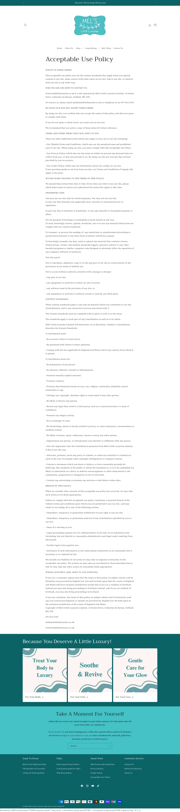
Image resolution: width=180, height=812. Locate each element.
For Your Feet (77, 697)
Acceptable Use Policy (100, 777)
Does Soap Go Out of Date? (68, 764)
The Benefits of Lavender (34, 768)
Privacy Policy (96, 768)
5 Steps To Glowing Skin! (33, 773)
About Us (128, 773)
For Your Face (123, 697)
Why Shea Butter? (64, 773)
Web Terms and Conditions (102, 764)
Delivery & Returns (133, 768)
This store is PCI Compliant (54, 806)
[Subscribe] (109, 746)
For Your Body (33, 697)
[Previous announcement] (23, 2)
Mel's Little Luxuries (36, 806)
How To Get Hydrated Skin (34, 764)
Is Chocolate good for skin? (68, 768)
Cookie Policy (96, 773)
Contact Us (129, 764)
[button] (25, 25)
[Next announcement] (156, 2)
